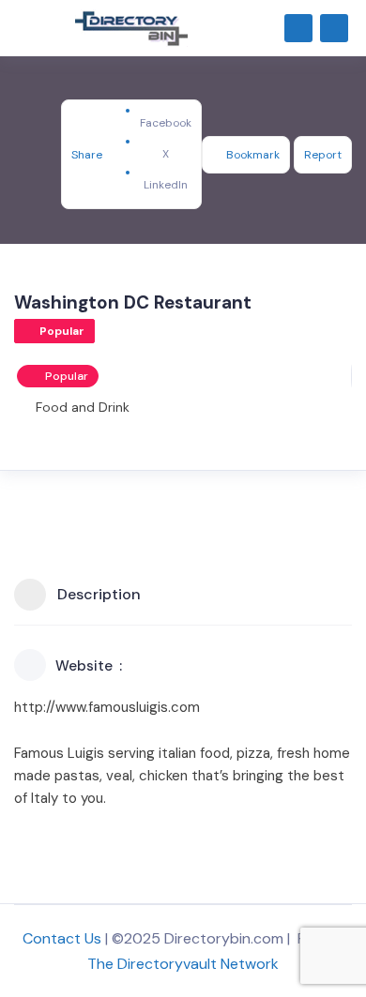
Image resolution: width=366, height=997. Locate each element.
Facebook (165, 122)
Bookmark (253, 154)
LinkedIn (166, 184)
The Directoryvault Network (183, 964)
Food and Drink (83, 407)
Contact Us (62, 938)
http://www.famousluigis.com (107, 707)
